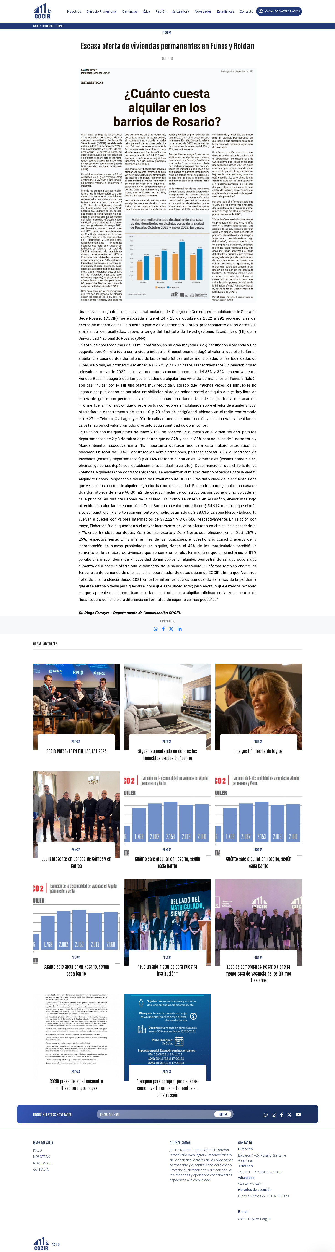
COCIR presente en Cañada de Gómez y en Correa (76, 862)
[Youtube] (298, 1114)
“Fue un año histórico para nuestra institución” (167, 969)
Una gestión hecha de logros (258, 751)
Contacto (246, 11)
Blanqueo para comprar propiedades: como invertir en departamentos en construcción (167, 1088)
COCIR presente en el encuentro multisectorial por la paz (76, 1084)
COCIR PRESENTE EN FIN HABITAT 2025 (76, 751)
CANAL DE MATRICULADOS (282, 11)
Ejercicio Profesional (102, 11)
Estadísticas (225, 11)
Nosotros (74, 11)
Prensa (75, 741)
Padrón (161, 11)
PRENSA (167, 32)
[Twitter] (289, 1114)
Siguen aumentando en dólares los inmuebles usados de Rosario (167, 754)
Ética (146, 11)
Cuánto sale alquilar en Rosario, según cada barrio (167, 862)
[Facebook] (281, 1114)
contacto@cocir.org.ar (254, 1219)
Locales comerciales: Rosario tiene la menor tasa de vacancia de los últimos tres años (259, 973)
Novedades (203, 11)
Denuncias (130, 11)
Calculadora (180, 11)
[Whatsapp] (266, 1114)
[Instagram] (274, 1114)
